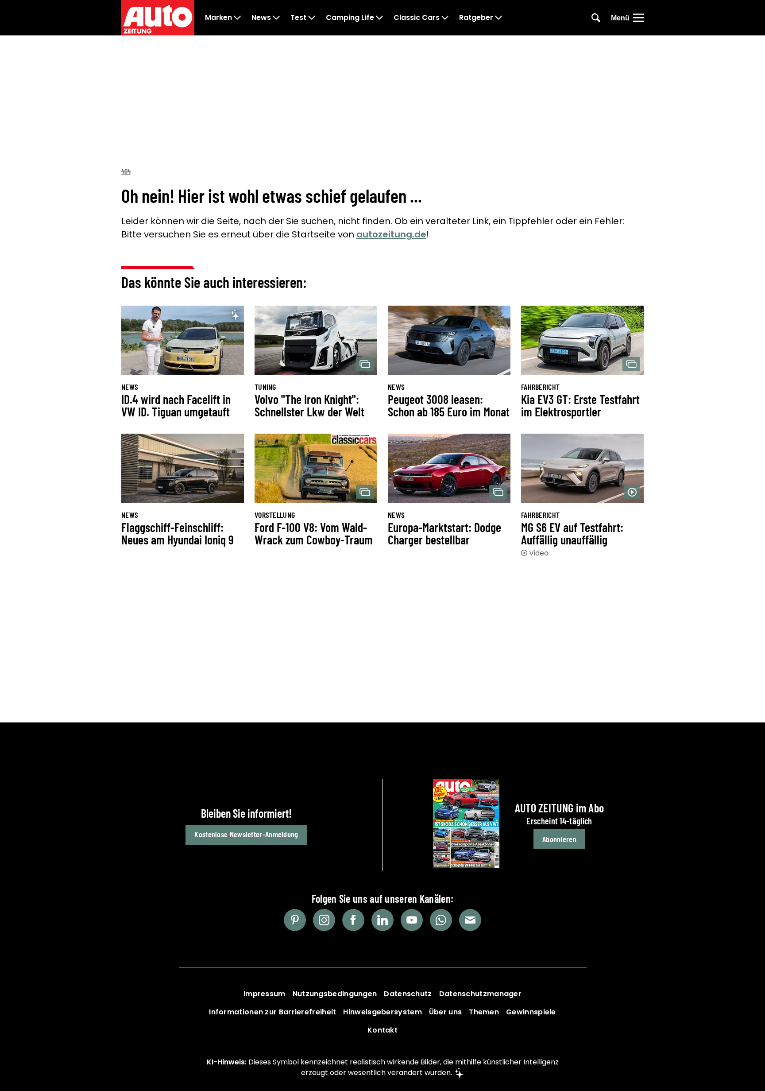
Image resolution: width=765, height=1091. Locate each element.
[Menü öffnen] (638, 17)
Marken (218, 17)
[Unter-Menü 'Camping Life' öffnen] (379, 17)
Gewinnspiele (531, 1012)
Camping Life (350, 17)
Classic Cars (417, 17)
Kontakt (382, 1030)
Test (298, 17)
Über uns (445, 1012)
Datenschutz (408, 994)
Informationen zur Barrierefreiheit (272, 1012)
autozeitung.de (391, 234)
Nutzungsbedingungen (335, 994)
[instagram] (324, 920)
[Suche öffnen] (595, 17)
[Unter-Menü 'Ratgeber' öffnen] (498, 17)
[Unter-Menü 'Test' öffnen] (311, 17)
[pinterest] (295, 920)
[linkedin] (382, 920)
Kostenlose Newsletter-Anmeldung (246, 834)
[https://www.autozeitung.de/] (157, 17)
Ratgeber (476, 17)
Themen (484, 1012)
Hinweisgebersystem (382, 1012)
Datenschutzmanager (480, 994)
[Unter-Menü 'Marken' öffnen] (237, 17)
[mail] (470, 920)
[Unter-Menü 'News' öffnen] (276, 17)
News (261, 17)
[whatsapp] (441, 920)
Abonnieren (559, 839)
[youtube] (412, 920)
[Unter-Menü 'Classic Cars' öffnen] (444, 17)
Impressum (264, 994)
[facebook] (353, 920)
